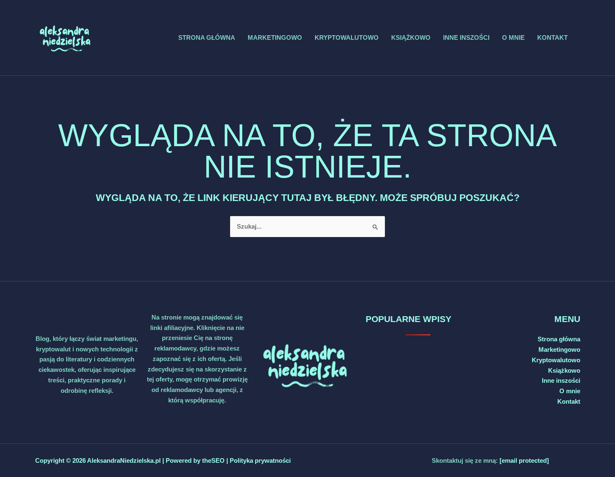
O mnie (513, 37)
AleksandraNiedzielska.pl (124, 460)
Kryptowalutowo (347, 37)
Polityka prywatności (260, 460)
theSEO (214, 460)
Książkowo (410, 37)
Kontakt (552, 37)
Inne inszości (466, 37)
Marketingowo (275, 37)
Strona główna (206, 37)
